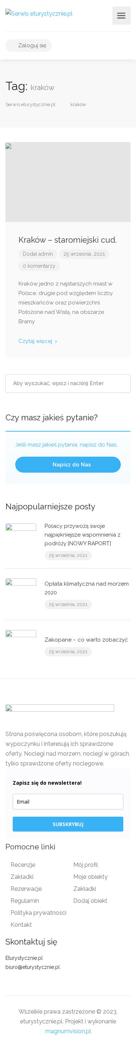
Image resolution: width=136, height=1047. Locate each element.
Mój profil (85, 864)
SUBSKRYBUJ (68, 824)
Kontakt (21, 924)
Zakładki (22, 876)
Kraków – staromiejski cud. (67, 239)
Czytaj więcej (36, 341)
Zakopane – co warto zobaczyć (86, 639)
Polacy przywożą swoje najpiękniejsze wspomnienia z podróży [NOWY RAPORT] (82, 535)
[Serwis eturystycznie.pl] (39, 13)
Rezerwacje (26, 888)
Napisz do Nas (71, 464)
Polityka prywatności (38, 912)
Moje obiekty (90, 876)
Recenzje (23, 864)
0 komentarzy (39, 266)
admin (45, 254)
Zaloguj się (31, 45)
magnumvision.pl (68, 1031)
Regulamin (25, 900)
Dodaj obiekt (90, 900)
